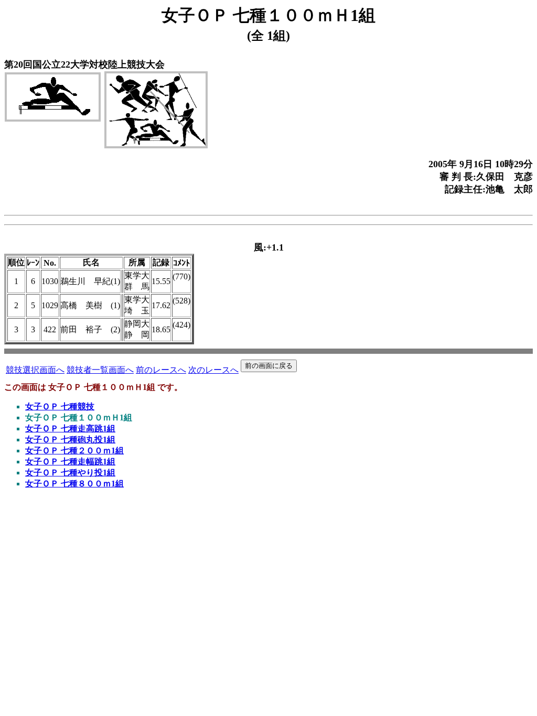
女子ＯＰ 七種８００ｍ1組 (74, 483)
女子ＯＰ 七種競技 (59, 406)
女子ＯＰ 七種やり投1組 (70, 472)
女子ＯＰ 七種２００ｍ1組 (74, 450)
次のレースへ (213, 369)
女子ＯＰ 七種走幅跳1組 (70, 461)
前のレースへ (161, 369)
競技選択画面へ (35, 369)
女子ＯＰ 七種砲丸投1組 (70, 439)
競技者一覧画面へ (100, 369)
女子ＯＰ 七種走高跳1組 (70, 428)
